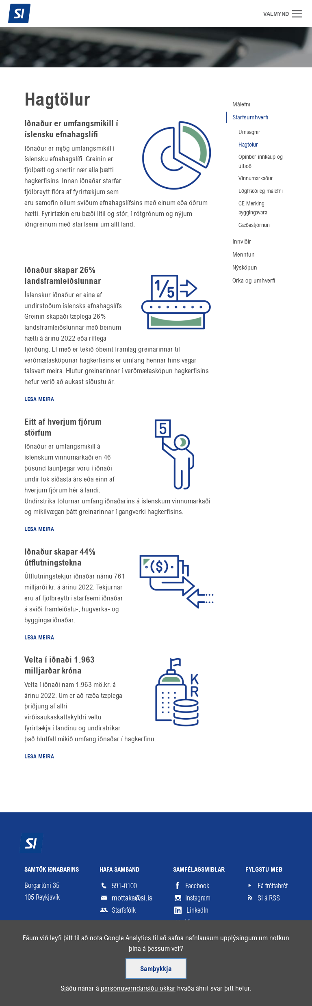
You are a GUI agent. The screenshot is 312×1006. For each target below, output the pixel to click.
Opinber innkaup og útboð (260, 161)
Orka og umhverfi (253, 280)
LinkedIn (197, 910)
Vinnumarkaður (255, 178)
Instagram (197, 898)
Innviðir (241, 241)
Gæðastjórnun (254, 225)
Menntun (243, 254)
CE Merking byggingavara (252, 208)
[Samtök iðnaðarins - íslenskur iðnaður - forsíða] (34, 13)
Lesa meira (39, 400)
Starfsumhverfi (250, 117)
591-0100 (124, 886)
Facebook (197, 886)
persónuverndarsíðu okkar (138, 988)
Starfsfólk (124, 910)
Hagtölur (57, 101)
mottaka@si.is (132, 898)
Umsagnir (249, 132)
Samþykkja (156, 969)
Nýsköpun (244, 267)
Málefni (241, 104)
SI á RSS (269, 898)
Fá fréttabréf (273, 886)
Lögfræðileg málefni (260, 190)
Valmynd (300, 14)
